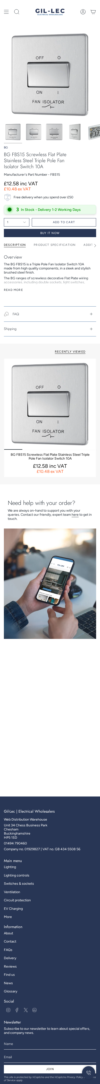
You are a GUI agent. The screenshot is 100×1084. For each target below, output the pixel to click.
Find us (9, 975)
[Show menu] (6, 11)
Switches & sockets (19, 884)
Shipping (10, 328)
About (8, 933)
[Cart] (93, 11)
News (8, 983)
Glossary (10, 991)
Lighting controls (16, 875)
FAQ (16, 314)
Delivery (10, 958)
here (75, 515)
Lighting (10, 867)
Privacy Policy (75, 1077)
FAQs (8, 950)
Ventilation (12, 892)
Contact (10, 941)
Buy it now (50, 233)
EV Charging (13, 909)
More (8, 917)
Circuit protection (17, 900)
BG (6, 147)
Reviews (10, 966)
